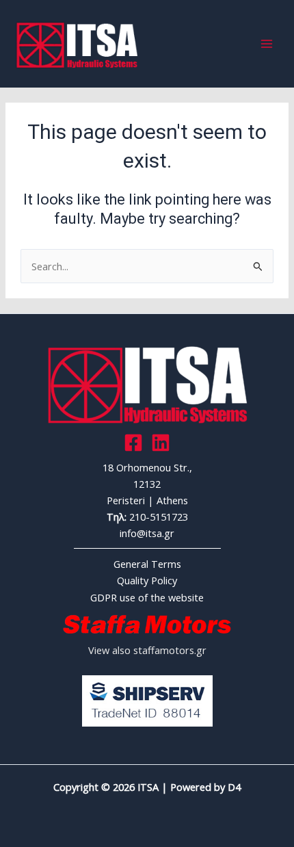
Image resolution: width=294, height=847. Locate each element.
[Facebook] (133, 442)
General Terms (147, 564)
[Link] (160, 442)
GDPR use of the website (147, 597)
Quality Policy (147, 580)
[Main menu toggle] (266, 43)
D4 (234, 787)
